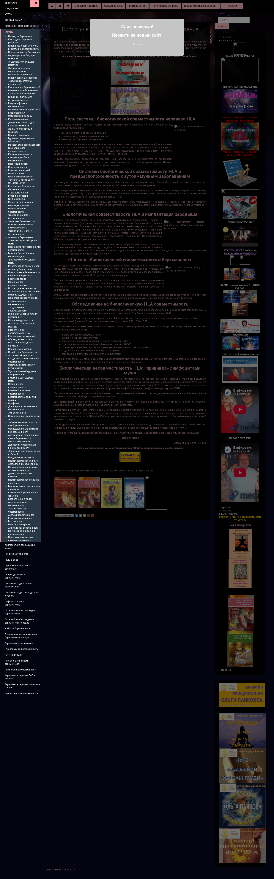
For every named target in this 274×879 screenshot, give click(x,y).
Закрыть (137, 44)
